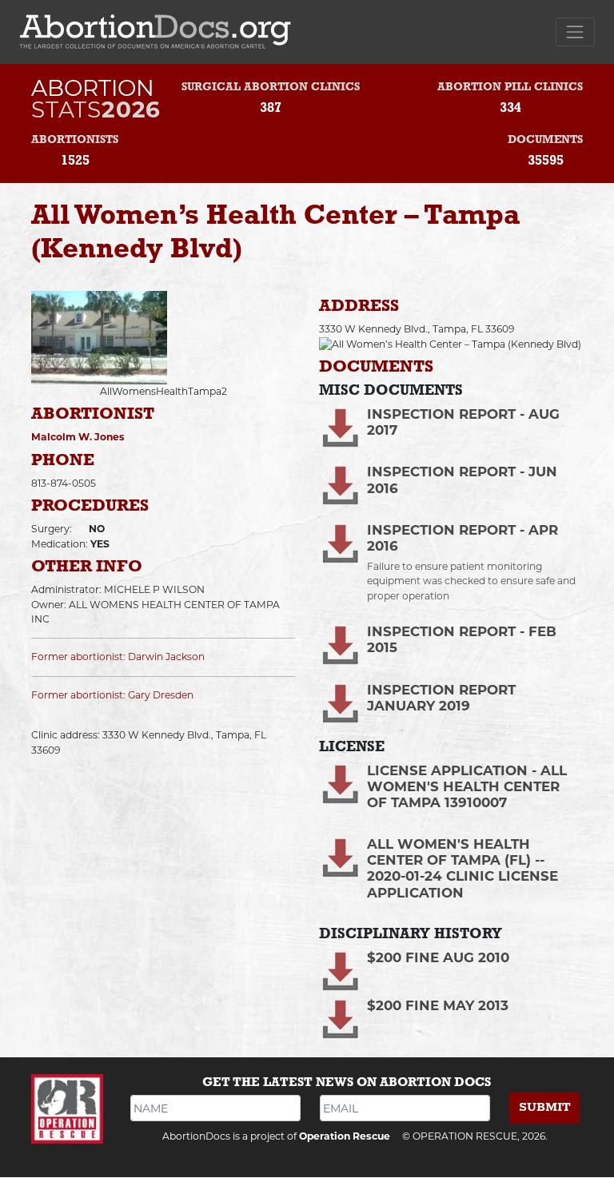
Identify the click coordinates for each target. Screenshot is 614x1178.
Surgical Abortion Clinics (270, 88)
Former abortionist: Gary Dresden (112, 695)
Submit (545, 1107)
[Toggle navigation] (575, 32)
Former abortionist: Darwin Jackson (118, 657)
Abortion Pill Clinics (510, 88)
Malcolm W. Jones (78, 437)
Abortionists (74, 140)
